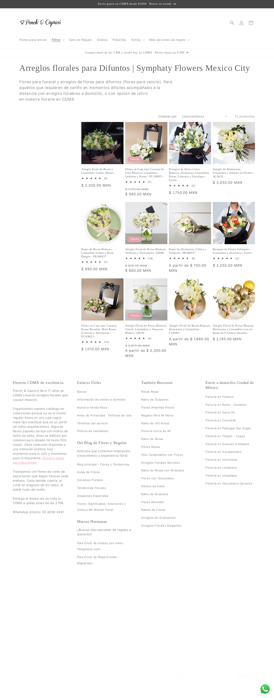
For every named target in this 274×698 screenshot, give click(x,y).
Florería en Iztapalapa (221, 475)
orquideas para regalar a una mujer (186, 621)
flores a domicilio (177, 614)
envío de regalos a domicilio (77, 614)
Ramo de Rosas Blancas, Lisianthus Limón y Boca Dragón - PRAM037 (97, 253)
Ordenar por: (167, 116)
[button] (57, 39)
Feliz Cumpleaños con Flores (162, 454)
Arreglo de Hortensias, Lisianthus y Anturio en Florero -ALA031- (234, 173)
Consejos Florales (90, 480)
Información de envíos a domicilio (101, 399)
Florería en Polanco (220, 396)
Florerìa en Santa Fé (220, 412)
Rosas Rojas (150, 391)
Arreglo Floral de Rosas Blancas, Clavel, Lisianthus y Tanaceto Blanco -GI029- (146, 329)
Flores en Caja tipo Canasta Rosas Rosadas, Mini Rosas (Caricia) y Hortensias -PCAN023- (98, 331)
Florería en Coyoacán (221, 420)
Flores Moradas (152, 501)
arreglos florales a (177, 629)
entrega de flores (115, 614)
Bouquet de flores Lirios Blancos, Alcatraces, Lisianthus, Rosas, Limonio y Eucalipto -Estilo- (189, 175)
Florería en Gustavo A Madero (227, 444)
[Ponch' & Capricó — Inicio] (41, 23)
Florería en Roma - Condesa (226, 404)
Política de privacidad (198, 692)
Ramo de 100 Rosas (155, 423)
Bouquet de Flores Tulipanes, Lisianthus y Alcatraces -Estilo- (233, 251)
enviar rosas (92, 629)
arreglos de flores (154, 606)
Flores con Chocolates (157, 478)
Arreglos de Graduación (158, 517)
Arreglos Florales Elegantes (161, 525)
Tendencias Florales (91, 488)
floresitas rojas (205, 614)
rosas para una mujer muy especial (132, 629)
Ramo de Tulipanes (154, 399)
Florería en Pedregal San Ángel (228, 428)
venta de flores (184, 606)
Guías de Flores (88, 472)
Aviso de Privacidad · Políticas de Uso (104, 415)
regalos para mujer (89, 606)
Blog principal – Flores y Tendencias (103, 464)
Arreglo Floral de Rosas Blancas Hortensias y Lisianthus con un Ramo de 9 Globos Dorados (233, 329)
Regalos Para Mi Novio (157, 415)
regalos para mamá (122, 606)
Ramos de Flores (153, 509)
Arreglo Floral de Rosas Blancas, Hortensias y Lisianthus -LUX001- (190, 329)
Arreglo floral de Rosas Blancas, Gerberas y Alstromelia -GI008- (145, 251)
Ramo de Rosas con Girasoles (162, 470)
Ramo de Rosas (152, 439)
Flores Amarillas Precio (157, 407)
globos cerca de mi (123, 621)
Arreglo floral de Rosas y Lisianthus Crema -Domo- (97, 171)
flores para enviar (146, 614)
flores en (148, 621)
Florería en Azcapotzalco (223, 451)
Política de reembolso (93, 431)
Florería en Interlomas (221, 459)
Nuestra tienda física (92, 407)
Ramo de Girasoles (154, 494)
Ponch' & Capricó (42, 692)
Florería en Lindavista (221, 467)
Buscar (82, 391)
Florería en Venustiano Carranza (229, 483)
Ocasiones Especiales (93, 495)
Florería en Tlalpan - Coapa (225, 436)
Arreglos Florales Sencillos (160, 462)
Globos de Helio (153, 486)
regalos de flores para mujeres (81, 621)
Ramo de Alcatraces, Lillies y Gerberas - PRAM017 (187, 251)
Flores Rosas (150, 447)
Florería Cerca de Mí (156, 431)
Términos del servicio (92, 423)
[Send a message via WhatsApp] (265, 689)
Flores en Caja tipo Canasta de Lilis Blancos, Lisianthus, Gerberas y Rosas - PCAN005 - (144, 173)
